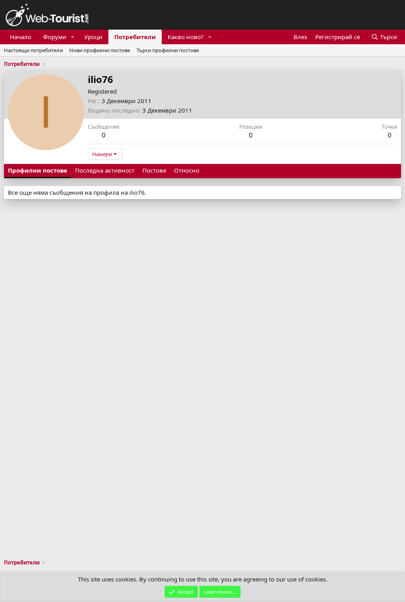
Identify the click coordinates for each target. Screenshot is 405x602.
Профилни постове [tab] (37, 170)
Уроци (93, 37)
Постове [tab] (154, 170)
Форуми (54, 37)
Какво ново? (186, 37)
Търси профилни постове (167, 50)
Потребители (135, 37)
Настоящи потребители (33, 50)
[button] (72, 37)
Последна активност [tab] (104, 170)
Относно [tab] (186, 170)
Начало (20, 37)
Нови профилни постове (99, 50)
